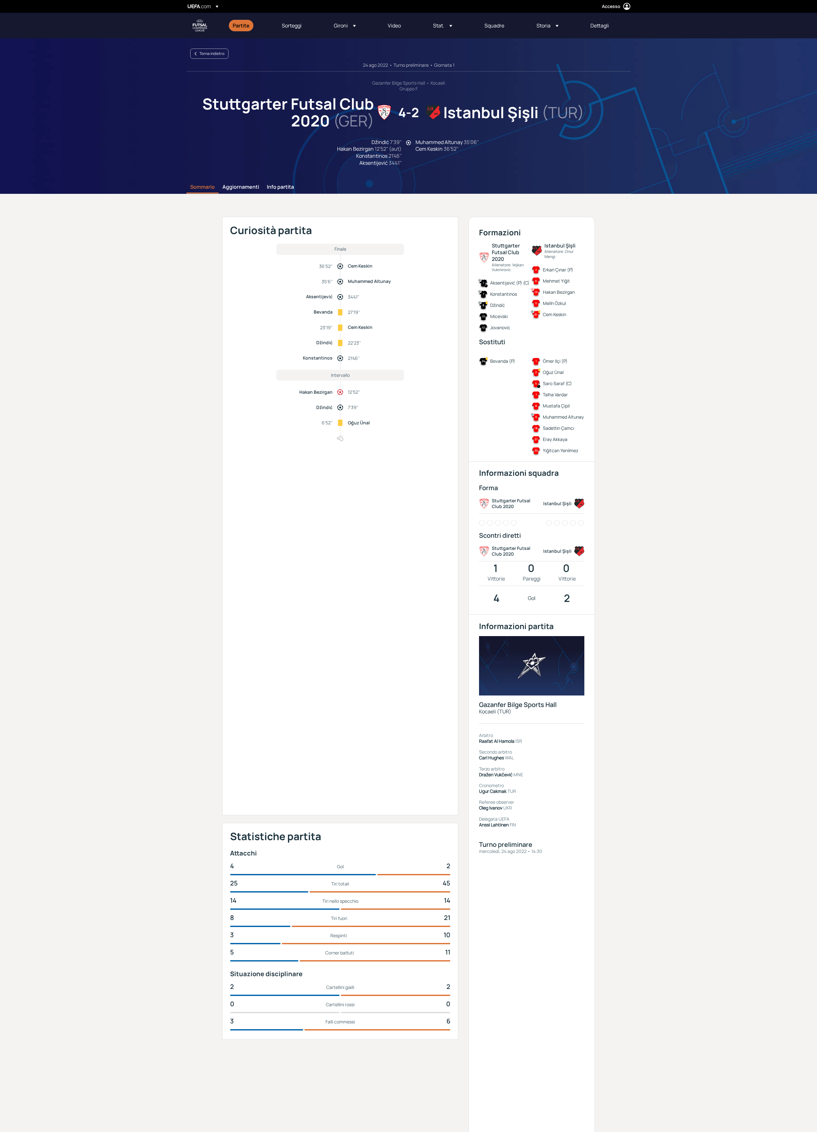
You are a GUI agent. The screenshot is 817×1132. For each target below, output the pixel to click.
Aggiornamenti (240, 187)
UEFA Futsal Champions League (199, 25)
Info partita (280, 187)
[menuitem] (249, 25)
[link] (241, 25)
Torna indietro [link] (211, 53)
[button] (345, 25)
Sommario (202, 187)
